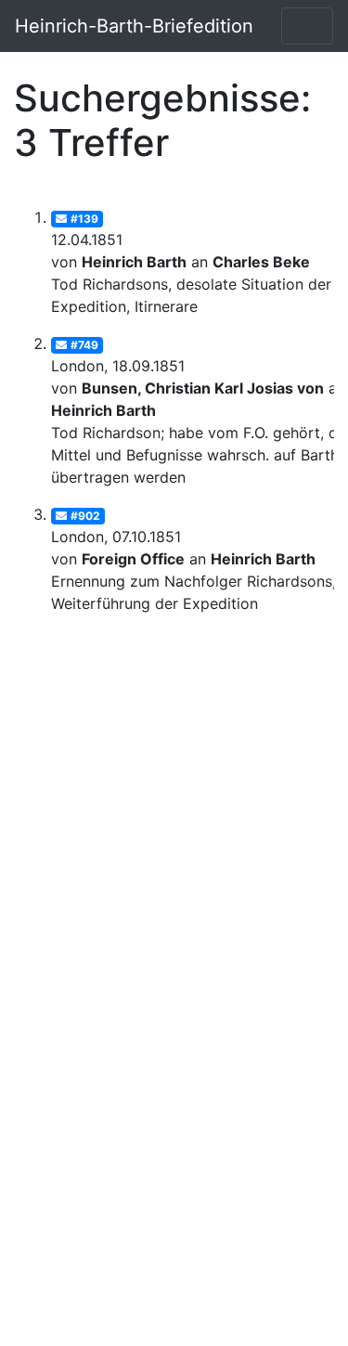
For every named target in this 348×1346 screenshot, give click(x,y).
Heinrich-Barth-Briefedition (134, 26)
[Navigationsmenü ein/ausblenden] (307, 26)
